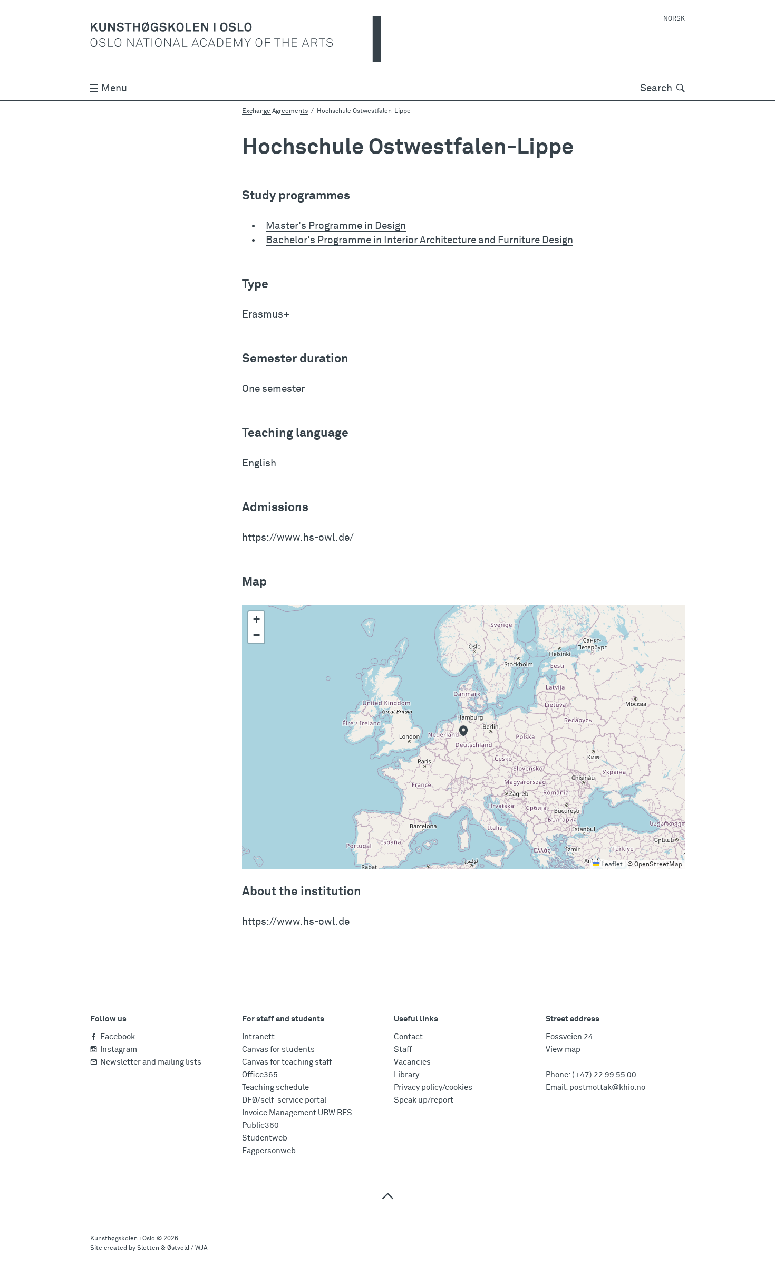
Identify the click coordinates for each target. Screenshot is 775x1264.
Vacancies (412, 1062)
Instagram (118, 1050)
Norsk (674, 19)
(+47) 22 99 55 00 (604, 1075)
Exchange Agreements (275, 111)
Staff (403, 1050)
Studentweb (264, 1138)
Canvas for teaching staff (287, 1062)
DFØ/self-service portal (284, 1100)
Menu (114, 88)
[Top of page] (387, 1195)
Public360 (260, 1125)
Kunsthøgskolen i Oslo (122, 1239)
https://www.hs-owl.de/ (298, 538)
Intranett (258, 1037)
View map (563, 1050)
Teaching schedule (275, 1087)
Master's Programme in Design (336, 226)
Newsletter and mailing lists (150, 1062)
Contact (408, 1037)
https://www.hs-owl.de (296, 922)
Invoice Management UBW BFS (297, 1113)
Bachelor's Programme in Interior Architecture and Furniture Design (419, 240)
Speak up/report (423, 1100)
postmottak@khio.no (607, 1087)
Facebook (117, 1037)
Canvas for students (278, 1050)
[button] (463, 730)
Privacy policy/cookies (433, 1087)
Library (406, 1075)
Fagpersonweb (269, 1151)
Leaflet (611, 864)
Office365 (260, 1075)
